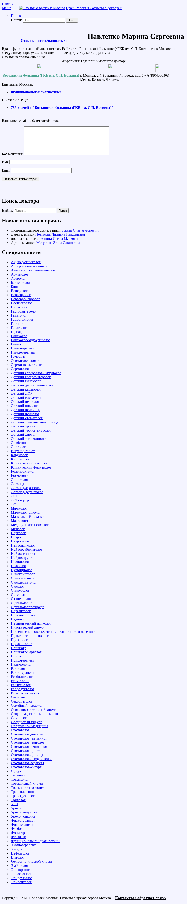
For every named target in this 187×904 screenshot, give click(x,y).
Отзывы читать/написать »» (44, 40)
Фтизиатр (18, 837)
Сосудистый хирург (26, 722)
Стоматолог (20, 730)
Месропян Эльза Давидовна (58, 243)
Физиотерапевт (23, 820)
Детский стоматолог (27, 418)
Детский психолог (25, 414)
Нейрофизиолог (23, 553)
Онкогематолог (23, 574)
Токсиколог (20, 779)
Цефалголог (20, 853)
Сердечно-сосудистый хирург (34, 709)
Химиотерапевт (23, 845)
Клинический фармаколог (31, 467)
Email (6, 170)
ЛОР (14, 496)
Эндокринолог (22, 870)
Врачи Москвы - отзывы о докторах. (94, 8)
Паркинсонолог (23, 615)
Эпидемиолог (21, 878)
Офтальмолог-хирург (27, 607)
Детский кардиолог (26, 389)
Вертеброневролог (25, 299)
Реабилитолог (22, 677)
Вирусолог (19, 307)
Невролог (18, 537)
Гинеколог (19, 336)
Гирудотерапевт (23, 352)
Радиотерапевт (22, 673)
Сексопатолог (22, 701)
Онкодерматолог (24, 582)
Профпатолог (21, 644)
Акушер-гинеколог (26, 262)
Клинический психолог (29, 463)
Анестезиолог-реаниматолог (33, 270)
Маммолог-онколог (26, 512)
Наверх (7, 4)
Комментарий (12, 154)
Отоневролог (21, 599)
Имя (5, 162)
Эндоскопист (21, 874)
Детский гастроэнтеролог (31, 377)
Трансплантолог (23, 792)
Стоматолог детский (27, 734)
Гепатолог (19, 328)
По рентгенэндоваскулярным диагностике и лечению (53, 631)
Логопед (17, 484)
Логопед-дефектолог (27, 492)
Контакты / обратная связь (140, 898)
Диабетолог (20, 443)
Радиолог (18, 668)
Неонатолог (20, 562)
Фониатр (18, 833)
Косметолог (20, 475)
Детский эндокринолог (29, 438)
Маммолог (19, 508)
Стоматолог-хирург (26, 767)
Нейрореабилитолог (26, 549)
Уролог (16, 808)
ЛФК (15, 504)
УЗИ (14, 804)
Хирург (17, 849)
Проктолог (19, 640)
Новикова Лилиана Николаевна (60, 234)
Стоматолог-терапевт (27, 763)
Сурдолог (18, 771)
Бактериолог (21, 282)
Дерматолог (20, 369)
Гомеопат (18, 356)
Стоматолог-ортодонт (28, 751)
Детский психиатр (25, 410)
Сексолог (18, 697)
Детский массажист (26, 397)
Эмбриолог (20, 866)
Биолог (16, 287)
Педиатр (17, 619)
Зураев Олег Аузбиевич (80, 230)
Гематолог (19, 315)
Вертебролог (21, 295)
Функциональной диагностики (36, 92)
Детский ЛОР (21, 393)
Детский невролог (25, 402)
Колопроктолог (23, 471)
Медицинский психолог (30, 525)
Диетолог (18, 447)
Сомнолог (19, 718)
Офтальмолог (21, 603)
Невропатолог (22, 541)
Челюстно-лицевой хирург (32, 861)
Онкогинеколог (23, 578)
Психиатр (18, 648)
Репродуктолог (22, 689)
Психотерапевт (22, 660)
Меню (6, 8)
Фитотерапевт (22, 824)
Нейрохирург (21, 558)
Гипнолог (18, 344)
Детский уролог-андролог (31, 430)
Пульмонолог (21, 664)
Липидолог (20, 480)
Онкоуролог (20, 590)
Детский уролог (23, 426)
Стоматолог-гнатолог (27, 742)
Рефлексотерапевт (25, 693)
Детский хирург (23, 434)
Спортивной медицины (29, 726)
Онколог (17, 586)
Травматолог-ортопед (27, 787)
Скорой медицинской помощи (34, 714)
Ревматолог (20, 681)
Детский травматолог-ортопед (34, 422)
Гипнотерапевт (22, 348)
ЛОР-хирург (20, 500)
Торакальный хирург (27, 783)
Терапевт (18, 775)
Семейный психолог (27, 705)
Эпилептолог (21, 882)
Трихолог (18, 800)
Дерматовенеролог (25, 360)
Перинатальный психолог (31, 623)
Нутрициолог (21, 570)
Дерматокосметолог (26, 365)
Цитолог (17, 857)
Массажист (19, 521)
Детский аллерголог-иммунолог (36, 373)
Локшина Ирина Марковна (58, 238)
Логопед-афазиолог (26, 488)
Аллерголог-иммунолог (29, 266)
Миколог (18, 529)
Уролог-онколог (23, 816)
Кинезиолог (20, 459)
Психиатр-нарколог (26, 652)
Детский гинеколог (26, 381)
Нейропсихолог (23, 545)
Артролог (18, 278)
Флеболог (18, 829)
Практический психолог (30, 636)
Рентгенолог (21, 685)
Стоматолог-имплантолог (31, 746)
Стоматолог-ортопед (27, 755)
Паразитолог (21, 611)
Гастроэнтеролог (24, 311)
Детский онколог (24, 406)
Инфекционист (23, 451)
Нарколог (18, 533)
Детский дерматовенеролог (32, 385)
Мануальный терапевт (28, 516)
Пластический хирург (28, 627)
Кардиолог (19, 455)
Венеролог (19, 291)
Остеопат (18, 595)
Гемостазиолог (22, 319)
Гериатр (17, 332)
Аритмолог (20, 274)
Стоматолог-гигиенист (29, 738)
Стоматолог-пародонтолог (31, 759)
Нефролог (18, 566)
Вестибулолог (21, 303)
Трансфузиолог (23, 796)
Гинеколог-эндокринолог (30, 340)
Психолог (18, 656)
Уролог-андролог (24, 812)
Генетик (17, 324)
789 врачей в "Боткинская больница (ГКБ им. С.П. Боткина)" (62, 107)
